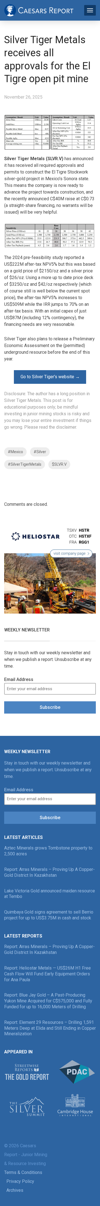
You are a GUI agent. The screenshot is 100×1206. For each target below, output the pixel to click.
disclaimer (66, 427)
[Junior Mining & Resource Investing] (39, 10)
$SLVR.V (59, 464)
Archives (14, 1190)
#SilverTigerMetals (24, 464)
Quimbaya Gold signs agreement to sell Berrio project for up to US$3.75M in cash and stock (48, 915)
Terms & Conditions (23, 1172)
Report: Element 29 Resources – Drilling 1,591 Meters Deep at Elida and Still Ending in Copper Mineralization (50, 1028)
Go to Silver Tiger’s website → (50, 376)
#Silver (40, 452)
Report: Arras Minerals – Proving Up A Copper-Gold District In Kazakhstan (49, 872)
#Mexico (15, 452)
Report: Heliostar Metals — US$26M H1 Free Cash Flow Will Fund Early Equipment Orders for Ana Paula (47, 973)
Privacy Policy (20, 1181)
